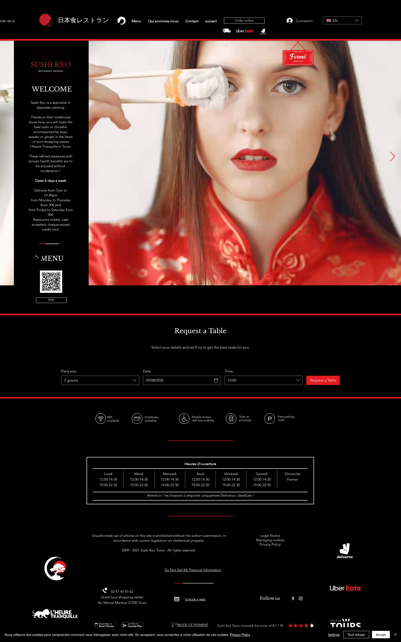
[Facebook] (293, 598)
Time (229, 371)
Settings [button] (334, 634)
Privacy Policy (270, 544)
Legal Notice (270, 535)
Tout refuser (356, 634)
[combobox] (100, 380)
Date (147, 371)
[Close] (395, 634)
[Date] (216, 380)
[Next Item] (392, 157)
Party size (68, 371)
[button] (136, 21)
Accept (381, 634)
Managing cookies (270, 540)
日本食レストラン (83, 20)
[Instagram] (300, 598)
